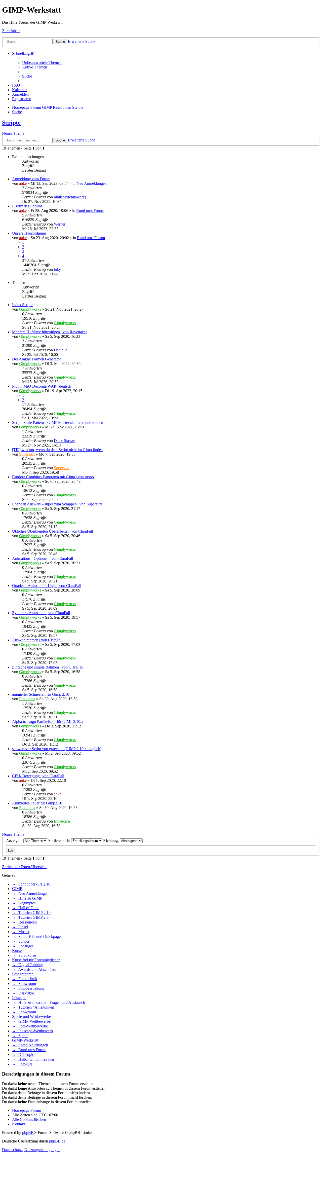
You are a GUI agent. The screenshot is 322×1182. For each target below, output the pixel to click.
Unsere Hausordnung (29, 233)
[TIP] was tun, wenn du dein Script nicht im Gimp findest (57, 450)
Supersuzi (27, 454)
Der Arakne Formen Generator (36, 359)
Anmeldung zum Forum (31, 179)
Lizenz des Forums (27, 206)
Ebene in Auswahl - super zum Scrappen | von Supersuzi (57, 504)
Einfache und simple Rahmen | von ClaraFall (47, 667)
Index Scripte (22, 305)
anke (23, 183)
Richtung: (111, 840)
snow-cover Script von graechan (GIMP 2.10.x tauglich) (56, 749)
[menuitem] (42, 62)
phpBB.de (57, 1141)
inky (57, 269)
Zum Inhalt (11, 31)
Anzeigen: (14, 840)
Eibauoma (27, 699)
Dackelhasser (64, 440)
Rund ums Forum (90, 210)
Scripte (11, 122)
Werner (59, 224)
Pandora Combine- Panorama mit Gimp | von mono (53, 477)
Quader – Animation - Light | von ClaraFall (46, 585)
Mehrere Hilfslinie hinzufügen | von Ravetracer (49, 332)
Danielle (60, 350)
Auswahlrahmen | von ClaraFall (37, 640)
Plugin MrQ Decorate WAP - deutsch (41, 386)
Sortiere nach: (59, 840)
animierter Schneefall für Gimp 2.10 (40, 694)
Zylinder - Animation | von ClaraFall (41, 613)
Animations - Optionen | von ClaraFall (42, 558)
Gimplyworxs (30, 309)
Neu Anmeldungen (91, 183)
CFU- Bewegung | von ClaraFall (38, 776)
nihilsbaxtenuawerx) (70, 197)
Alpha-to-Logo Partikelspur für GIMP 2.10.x (47, 721)
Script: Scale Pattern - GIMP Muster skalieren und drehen (57, 422)
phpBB (28, 1132)
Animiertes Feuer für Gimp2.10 (37, 803)
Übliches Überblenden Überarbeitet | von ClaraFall (52, 531)
